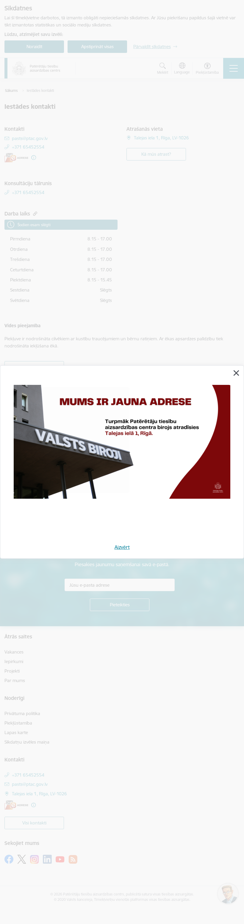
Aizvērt (122, 547)
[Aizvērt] (236, 373)
